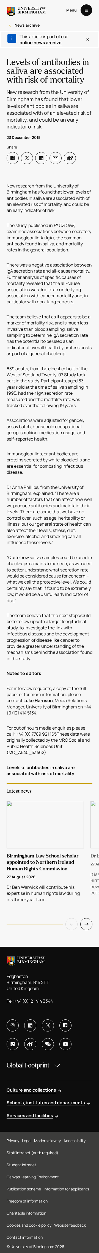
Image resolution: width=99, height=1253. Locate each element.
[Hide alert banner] (88, 39)
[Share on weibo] (70, 158)
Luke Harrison (38, 700)
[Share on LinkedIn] (41, 158)
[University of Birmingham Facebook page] (65, 1025)
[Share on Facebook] (13, 158)
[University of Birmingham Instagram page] (13, 1025)
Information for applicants (66, 1189)
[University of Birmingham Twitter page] (48, 1025)
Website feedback (70, 1225)
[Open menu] (86, 10)
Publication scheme (24, 1189)
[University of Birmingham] (26, 10)
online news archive (41, 43)
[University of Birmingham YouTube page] (65, 1044)
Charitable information (26, 1213)
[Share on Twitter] (27, 158)
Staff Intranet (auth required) (32, 1152)
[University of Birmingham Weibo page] (30, 1044)
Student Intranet (21, 1164)
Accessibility (75, 1140)
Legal (26, 1140)
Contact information (25, 1237)
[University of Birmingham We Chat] (48, 1044)
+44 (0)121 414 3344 (33, 1001)
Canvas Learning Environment (33, 1176)
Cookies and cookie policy (29, 1225)
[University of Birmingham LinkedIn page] (30, 1025)
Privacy (13, 1140)
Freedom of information (27, 1201)
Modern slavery (47, 1140)
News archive (27, 25)
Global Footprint (28, 1065)
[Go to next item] (86, 924)
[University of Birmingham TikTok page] (13, 1044)
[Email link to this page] (56, 158)
